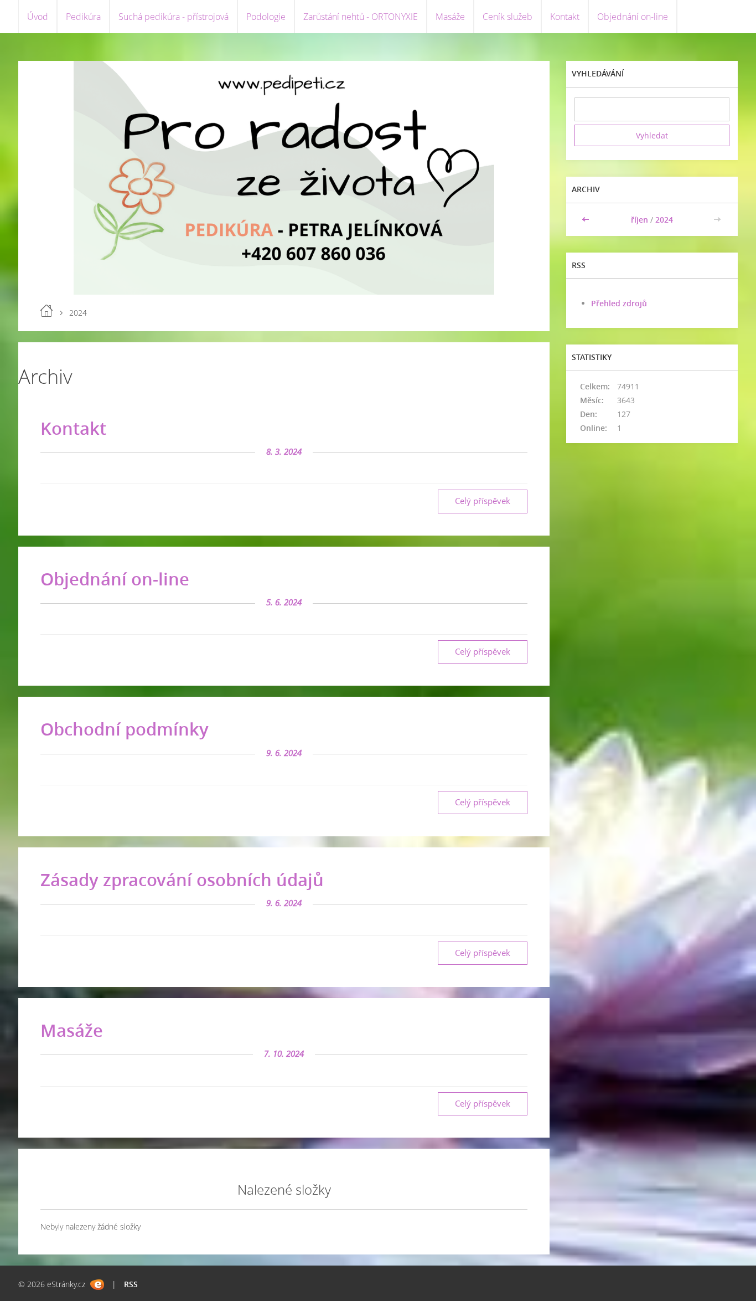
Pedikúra (83, 17)
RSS (131, 1284)
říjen (639, 219)
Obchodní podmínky (124, 729)
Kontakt (564, 17)
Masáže (450, 17)
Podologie (266, 17)
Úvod (37, 17)
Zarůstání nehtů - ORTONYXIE (360, 17)
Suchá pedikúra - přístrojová (173, 17)
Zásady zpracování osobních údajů (182, 879)
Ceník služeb (507, 17)
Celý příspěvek (482, 501)
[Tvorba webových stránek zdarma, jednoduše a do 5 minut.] (97, 1284)
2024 (664, 219)
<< (586, 219)
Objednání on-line (632, 17)
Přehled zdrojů (619, 303)
